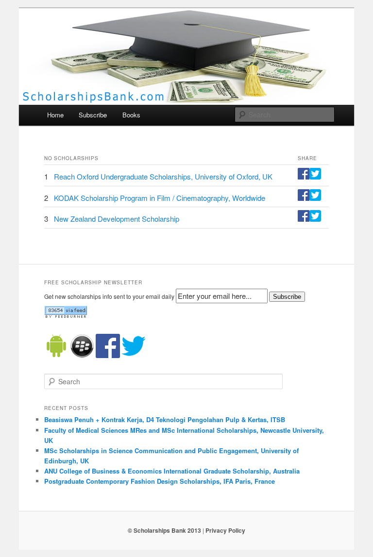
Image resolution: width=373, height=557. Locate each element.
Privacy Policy (225, 530)
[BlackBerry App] (82, 355)
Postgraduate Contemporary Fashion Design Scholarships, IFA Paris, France (159, 481)
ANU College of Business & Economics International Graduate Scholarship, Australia (172, 470)
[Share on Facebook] (303, 176)
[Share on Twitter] (315, 176)
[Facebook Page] (108, 355)
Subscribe (93, 114)
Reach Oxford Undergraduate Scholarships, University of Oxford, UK (163, 176)
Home (55, 114)
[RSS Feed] (65, 315)
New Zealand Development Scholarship (116, 218)
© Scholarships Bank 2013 (164, 530)
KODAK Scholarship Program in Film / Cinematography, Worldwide (159, 198)
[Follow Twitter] (133, 355)
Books (131, 114)
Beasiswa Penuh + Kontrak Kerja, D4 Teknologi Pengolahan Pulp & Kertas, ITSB (164, 419)
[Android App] (56, 355)
